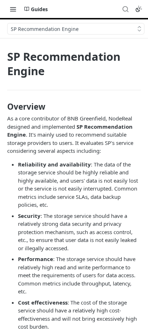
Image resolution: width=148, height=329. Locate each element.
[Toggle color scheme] (138, 9)
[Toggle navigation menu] (13, 9)
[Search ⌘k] (125, 9)
